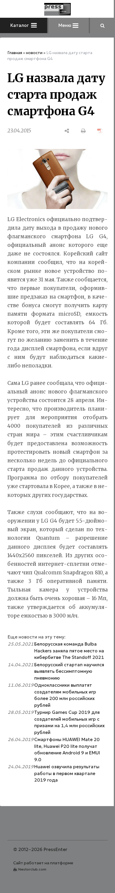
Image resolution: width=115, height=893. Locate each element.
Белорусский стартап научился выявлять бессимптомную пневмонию (69, 671)
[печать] (83, 131)
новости (34, 52)
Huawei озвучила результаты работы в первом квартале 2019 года (66, 773)
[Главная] (57, 9)
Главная (14, 52)
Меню (65, 25)
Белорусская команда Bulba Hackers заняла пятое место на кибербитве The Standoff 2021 (69, 650)
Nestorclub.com (32, 869)
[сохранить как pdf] (100, 131)
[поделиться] (67, 131)
